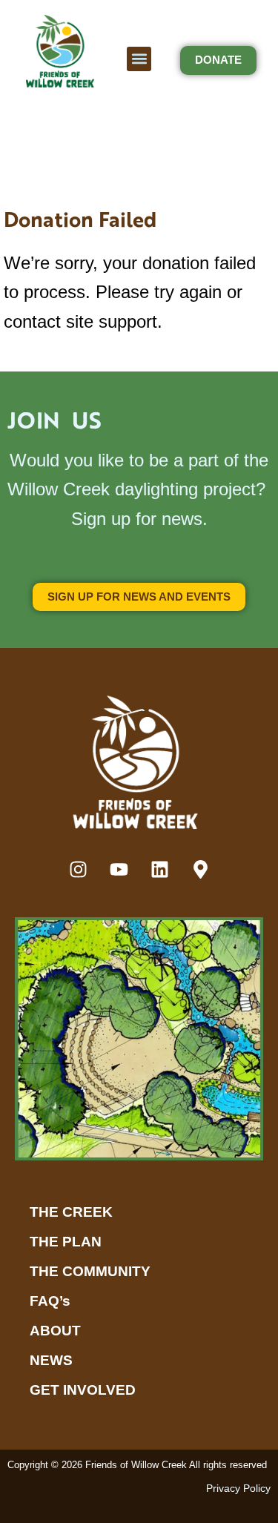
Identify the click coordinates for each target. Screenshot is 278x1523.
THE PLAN (66, 1241)
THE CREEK (71, 1212)
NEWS (51, 1360)
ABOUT (55, 1330)
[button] (139, 59)
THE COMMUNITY (90, 1271)
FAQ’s (50, 1301)
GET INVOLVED (83, 1390)
